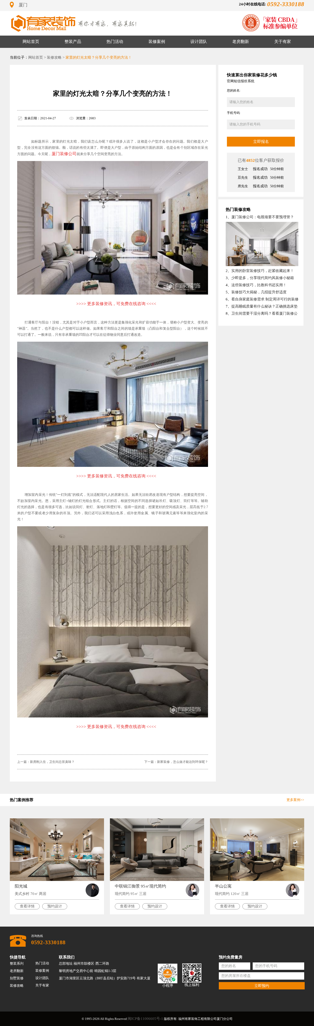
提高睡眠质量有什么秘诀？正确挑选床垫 (264, 306)
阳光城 (21, 886)
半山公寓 (223, 886)
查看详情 (27, 906)
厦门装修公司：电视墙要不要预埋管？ (262, 217)
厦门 (23, 4)
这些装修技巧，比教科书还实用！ (259, 285)
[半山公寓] (257, 849)
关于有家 (282, 41)
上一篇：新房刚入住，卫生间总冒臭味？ (46, 762)
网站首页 (31, 41)
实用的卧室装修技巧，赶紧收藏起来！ (262, 271)
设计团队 (198, 41)
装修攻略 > (56, 57)
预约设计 (54, 906)
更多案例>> (295, 800)
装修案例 (156, 41)
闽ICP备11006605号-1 (145, 1019)
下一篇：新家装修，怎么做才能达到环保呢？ (176, 762)
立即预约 (261, 985)
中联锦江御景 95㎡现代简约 (140, 886)
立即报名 (261, 141)
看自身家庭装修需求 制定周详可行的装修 (265, 299)
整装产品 (73, 41)
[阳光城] (57, 849)
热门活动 (114, 41)
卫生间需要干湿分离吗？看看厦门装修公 (264, 313)
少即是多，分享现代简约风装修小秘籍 (262, 278)
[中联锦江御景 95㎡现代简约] (157, 849)
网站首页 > (37, 57)
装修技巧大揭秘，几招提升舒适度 (259, 292)
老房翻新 (240, 41)
